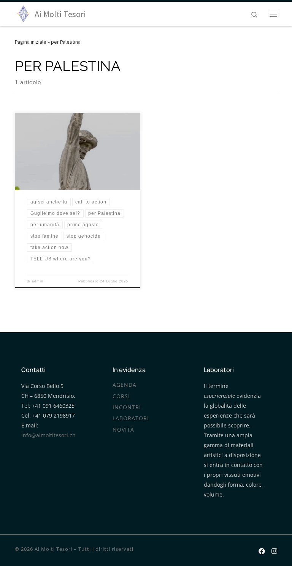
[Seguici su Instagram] (274, 550)
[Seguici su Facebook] (262, 550)
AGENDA (124, 385)
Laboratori (131, 418)
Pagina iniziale (30, 41)
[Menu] (273, 14)
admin (37, 281)
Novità (123, 429)
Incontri (127, 407)
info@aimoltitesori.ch (48, 435)
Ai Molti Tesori (53, 549)
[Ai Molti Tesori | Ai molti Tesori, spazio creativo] (23, 13)
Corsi (121, 396)
